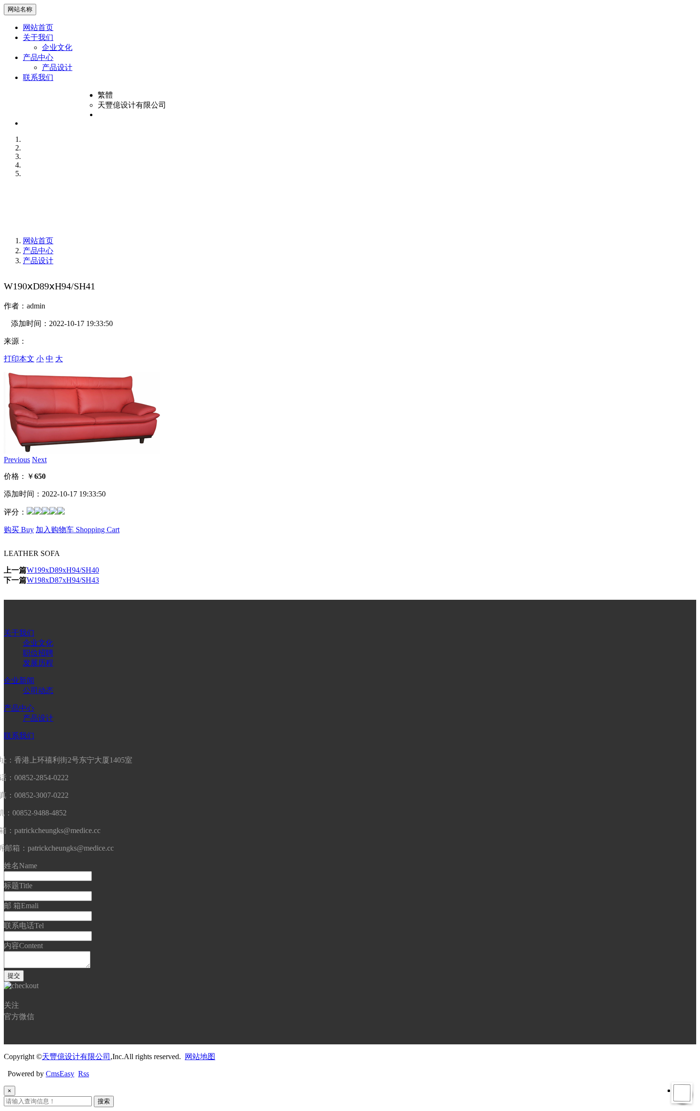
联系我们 (38, 77)
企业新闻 (19, 680)
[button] (17, 460)
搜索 (104, 1101)
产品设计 (57, 67)
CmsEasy (60, 1074)
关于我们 (38, 37)
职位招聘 (38, 653)
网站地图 (200, 1056)
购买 (19, 530)
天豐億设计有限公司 (76, 1056)
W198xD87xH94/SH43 (63, 580)
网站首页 (38, 27)
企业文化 (57, 47)
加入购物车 (78, 530)
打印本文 (19, 359)
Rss (83, 1074)
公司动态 (38, 690)
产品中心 (38, 57)
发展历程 (38, 663)
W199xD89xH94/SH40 (63, 570)
